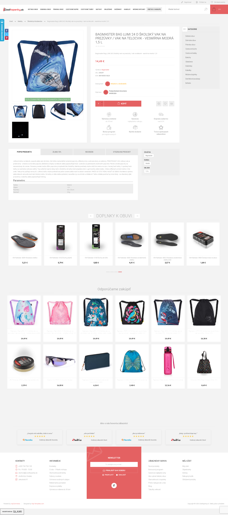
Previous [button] (91, 216)
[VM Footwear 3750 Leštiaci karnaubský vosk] (24, 366)
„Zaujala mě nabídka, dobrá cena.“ (40, 433)
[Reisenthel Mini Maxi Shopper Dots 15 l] (204, 366)
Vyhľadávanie (205, 9)
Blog (150, 486)
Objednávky (186, 469)
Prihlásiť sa (202, 2)
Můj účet (185, 466)
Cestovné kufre (191, 49)
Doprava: (98, 92)
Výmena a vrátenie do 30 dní (59, 489)
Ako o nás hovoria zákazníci (114, 423)
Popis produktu (24, 152)
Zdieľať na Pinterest (6, 38)
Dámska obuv (190, 40)
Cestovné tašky (191, 53)
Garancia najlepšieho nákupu (135, 117)
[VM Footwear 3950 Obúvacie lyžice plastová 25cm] (131, 244)
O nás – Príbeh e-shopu (58, 469)
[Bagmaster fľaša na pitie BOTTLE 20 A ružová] (168, 366)
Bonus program (109, 130)
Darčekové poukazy (192, 79)
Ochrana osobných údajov (59, 479)
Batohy (188, 57)
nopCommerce (15, 504)
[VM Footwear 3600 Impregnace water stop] (24, 244)
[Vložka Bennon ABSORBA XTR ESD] (60, 244)
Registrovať (187, 2)
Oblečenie (189, 62)
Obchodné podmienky (57, 473)
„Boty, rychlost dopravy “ (188, 433)
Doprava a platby (55, 486)
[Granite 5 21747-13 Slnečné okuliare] (60, 366)
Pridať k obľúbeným (165, 103)
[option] (25, 245)
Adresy (185, 473)
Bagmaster (105, 70)
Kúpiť (22, 249)
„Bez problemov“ (138, 433)
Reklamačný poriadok (57, 483)
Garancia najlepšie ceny (159, 103)
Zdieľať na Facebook (6, 30)
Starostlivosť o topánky (157, 479)
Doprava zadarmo (161, 117)
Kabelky (188, 70)
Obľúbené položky (189, 479)
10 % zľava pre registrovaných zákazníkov (47, 99)
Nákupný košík (187, 476)
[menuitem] (65, 466)
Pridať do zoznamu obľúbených (34, 249)
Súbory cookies (55, 476)
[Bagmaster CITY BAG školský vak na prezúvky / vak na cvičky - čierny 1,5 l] (204, 318)
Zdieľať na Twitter (6, 34)
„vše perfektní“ (89, 433)
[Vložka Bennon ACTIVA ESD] (96, 244)
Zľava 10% (57, 152)
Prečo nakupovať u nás (157, 483)
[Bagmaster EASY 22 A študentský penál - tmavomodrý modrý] (96, 366)
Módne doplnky (191, 74)
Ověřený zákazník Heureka (48, 440)
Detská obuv (190, 36)
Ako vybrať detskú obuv (157, 476)
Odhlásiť (122, 475)
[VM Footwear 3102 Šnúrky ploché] (203, 244)
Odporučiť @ (171, 103)
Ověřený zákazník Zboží (99, 440)
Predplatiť (109, 475)
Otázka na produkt (122, 152)
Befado (188, 83)
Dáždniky (188, 66)
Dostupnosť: (99, 84)
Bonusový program (155, 469)
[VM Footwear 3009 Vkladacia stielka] (167, 244)
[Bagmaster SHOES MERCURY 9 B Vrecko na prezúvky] (132, 366)
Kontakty (52, 466)
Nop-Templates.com (38, 504)
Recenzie (89, 152)
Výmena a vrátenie (109, 117)
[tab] (24, 152)
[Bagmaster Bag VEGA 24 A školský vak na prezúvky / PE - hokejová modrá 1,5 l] (168, 318)
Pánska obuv (190, 45)
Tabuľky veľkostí (154, 489)
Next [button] (137, 216)
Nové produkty (153, 466)
